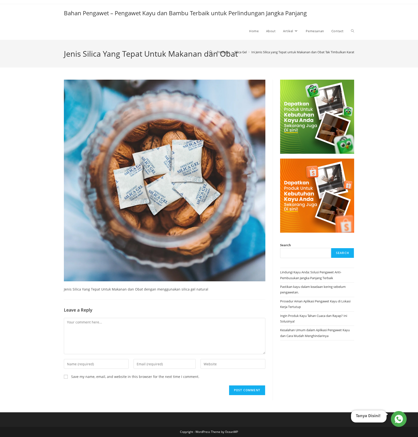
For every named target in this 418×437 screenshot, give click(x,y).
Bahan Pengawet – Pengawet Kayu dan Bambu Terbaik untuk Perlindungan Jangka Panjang (185, 13)
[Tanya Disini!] (398, 419)
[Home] (210, 52)
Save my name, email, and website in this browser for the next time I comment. (135, 376)
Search (285, 245)
